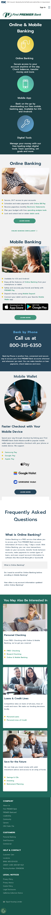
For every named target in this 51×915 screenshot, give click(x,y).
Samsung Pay (11, 452)
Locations (6, 858)
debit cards (34, 213)
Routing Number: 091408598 (13, 868)
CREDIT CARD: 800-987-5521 (13, 865)
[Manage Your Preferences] (3, 911)
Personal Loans (13, 717)
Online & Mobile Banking (17, 657)
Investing (10, 780)
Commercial (7, 844)
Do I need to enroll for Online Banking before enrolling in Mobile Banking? (23, 573)
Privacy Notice (8, 883)
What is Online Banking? (14, 565)
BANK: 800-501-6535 (10, 861)
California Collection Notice (13, 893)
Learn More (24, 221)
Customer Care (8, 855)
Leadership (7, 816)
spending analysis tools (36, 210)
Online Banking (24, 58)
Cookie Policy (8, 886)
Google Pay (10, 455)
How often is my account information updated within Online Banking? (23, 583)
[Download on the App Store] (14, 309)
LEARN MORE (25, 318)
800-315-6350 (25, 345)
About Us (6, 805)
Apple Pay (9, 459)
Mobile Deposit (29, 293)
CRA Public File (8, 826)
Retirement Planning (15, 784)
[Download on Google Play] (36, 309)
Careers (6, 823)
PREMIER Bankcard (9, 812)
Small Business (8, 840)
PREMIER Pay (9, 290)
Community (7, 819)
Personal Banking (9, 837)
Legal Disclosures (9, 889)
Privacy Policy (8, 879)
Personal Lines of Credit (17, 720)
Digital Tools (24, 137)
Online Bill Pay (39, 203)
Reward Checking (14, 654)
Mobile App (24, 98)
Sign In (43, 7)
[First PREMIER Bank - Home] (22, 17)
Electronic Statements (36, 207)
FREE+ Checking (13, 651)
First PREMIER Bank (10, 809)
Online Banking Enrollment (23, 231)
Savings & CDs (13, 777)
